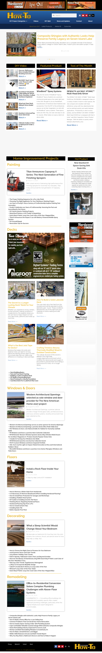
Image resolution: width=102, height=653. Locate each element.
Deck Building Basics (17, 371)
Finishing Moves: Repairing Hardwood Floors (24, 500)
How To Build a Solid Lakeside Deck (50, 299)
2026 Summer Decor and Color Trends (22, 551)
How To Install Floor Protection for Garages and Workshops (29, 494)
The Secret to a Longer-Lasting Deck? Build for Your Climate (20, 303)
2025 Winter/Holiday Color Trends (21, 553)
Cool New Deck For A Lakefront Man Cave (24, 379)
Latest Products (47, 26)
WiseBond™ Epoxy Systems (49, 90)
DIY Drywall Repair (16, 220)
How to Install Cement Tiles (19, 504)
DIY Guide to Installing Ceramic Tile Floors (24, 498)
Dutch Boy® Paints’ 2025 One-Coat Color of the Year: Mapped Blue (32, 214)
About (90, 21)
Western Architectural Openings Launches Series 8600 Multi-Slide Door (34, 425)
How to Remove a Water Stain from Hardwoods (25, 490)
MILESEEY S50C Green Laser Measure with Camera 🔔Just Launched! (26, 81)
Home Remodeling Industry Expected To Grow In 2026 (28, 626)
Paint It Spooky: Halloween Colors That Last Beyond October (30, 555)
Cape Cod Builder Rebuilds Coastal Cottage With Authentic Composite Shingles (36, 624)
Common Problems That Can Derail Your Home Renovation (29, 620)
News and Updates (63, 21)
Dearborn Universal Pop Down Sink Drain (27, 112)
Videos (35, 21)
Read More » (42, 119)
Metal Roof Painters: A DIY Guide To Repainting (25, 212)
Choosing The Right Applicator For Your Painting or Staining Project (32, 199)
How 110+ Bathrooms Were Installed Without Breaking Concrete (26, 70)
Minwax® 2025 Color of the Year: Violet (23, 567)
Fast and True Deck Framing (19, 372)
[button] (47, 57)
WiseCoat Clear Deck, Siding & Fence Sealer (26, 102)
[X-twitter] (92, 15)
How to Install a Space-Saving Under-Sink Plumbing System (30, 622)
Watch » (22, 75)
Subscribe (67, 26)
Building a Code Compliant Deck (21, 374)
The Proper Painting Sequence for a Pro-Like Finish (27, 197)
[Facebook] (79, 15)
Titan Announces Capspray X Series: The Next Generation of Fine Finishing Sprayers (45, 173)
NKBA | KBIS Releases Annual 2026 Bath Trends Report (28, 632)
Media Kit (58, 26)
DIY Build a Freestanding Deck (20, 376)
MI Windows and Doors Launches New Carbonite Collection (30, 431)
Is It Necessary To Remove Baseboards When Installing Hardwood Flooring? (35, 492)
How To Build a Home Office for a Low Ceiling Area (26, 618)
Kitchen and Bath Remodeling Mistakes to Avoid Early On (29, 628)
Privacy (10, 642)
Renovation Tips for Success (19, 222)
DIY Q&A (48, 21)
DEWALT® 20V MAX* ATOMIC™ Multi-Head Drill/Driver (81, 91)
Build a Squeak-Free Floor (18, 508)
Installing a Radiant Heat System (20, 496)
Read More (39, 50)
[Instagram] (89, 15)
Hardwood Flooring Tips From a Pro (21, 502)
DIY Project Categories (17, 21)
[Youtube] (83, 15)
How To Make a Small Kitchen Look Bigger (24, 630)
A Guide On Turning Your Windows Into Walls (24, 437)
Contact (79, 21)
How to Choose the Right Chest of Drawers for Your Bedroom (30, 549)
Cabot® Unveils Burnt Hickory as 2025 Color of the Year (28, 565)
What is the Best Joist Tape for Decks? (20, 345)
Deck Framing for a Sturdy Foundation (23, 377)
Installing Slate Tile (16, 506)
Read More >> (12, 320)
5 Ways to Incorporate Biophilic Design (23, 563)
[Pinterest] (86, 15)
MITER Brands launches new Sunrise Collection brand (28, 439)
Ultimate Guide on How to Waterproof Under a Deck (26, 122)
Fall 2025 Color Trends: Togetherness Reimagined (26, 561)
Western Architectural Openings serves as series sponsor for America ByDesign (36, 423)
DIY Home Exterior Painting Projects (22, 210)
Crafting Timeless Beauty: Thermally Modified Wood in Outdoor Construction (49, 348)
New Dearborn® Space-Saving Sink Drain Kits (81, 164)
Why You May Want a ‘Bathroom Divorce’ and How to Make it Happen (33, 634)
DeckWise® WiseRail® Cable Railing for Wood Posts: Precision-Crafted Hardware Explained (27, 92)
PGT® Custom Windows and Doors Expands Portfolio (27, 441)
